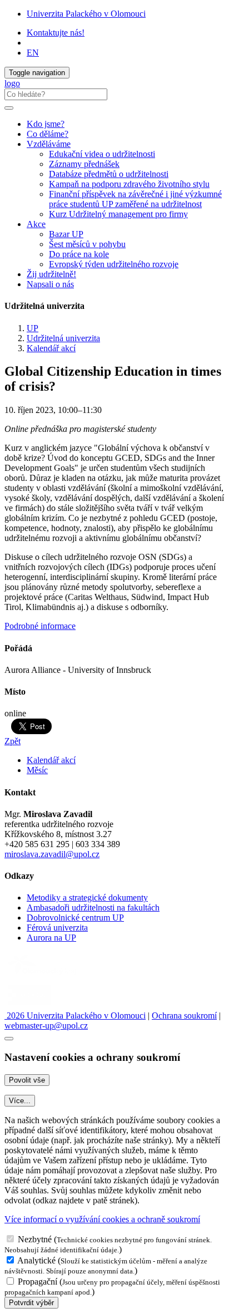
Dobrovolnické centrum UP (75, 917)
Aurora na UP (51, 937)
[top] (8, 1038)
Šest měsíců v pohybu (87, 244)
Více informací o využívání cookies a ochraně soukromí (102, 1219)
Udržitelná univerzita (63, 338)
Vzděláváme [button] (49, 144)
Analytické (36, 1260)
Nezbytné (35, 1239)
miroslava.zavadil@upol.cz (51, 854)
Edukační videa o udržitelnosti (102, 154)
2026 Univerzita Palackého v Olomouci (75, 1015)
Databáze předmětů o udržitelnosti (108, 174)
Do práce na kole (79, 254)
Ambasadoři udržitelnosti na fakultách (93, 907)
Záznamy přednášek (84, 164)
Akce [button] (36, 224)
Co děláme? (47, 134)
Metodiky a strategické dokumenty (87, 897)
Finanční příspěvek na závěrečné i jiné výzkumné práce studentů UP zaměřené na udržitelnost (135, 199)
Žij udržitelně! (51, 274)
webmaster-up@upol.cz (46, 1025)
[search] (8, 108)
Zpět (12, 741)
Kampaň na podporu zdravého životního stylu (129, 184)
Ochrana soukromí (184, 1015)
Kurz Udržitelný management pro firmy (118, 214)
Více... (20, 1100)
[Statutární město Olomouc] (29, 1005)
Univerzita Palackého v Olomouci (86, 13)
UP (32, 328)
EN (33, 52)
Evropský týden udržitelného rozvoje (113, 264)
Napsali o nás (50, 284)
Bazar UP (66, 234)
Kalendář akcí (51, 348)
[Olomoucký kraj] (42, 976)
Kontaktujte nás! (55, 32)
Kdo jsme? (45, 124)
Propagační (37, 1281)
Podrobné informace (40, 626)
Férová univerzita (57, 927)
